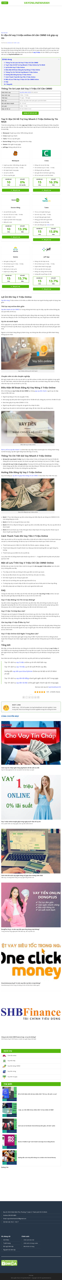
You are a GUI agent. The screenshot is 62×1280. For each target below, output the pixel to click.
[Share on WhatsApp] (23, 697)
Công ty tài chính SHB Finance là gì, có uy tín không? (18, 1037)
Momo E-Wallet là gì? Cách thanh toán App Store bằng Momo (36, 1141)
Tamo (48, 225)
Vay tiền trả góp (12, 1077)
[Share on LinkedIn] (38, 697)
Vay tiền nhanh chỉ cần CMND (10, 309)
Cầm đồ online (12, 1055)
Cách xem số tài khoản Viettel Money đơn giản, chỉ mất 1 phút (36, 1126)
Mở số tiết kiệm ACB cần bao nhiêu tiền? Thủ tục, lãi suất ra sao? (37, 1094)
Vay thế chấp (11, 1060)
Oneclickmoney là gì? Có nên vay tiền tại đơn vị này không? (21, 983)
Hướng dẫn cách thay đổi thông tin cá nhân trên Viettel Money (37, 1157)
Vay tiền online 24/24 (25, 92)
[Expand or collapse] (59, 59)
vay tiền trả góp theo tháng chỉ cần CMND (25, 476)
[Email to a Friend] (32, 697)
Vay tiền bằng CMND (14, 1066)
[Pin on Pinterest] (35, 697)
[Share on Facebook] (26, 697)
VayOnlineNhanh (31, 3)
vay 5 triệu (20, 662)
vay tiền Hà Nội (21, 683)
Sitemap (31, 1275)
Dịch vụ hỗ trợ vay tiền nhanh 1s (11, 450)
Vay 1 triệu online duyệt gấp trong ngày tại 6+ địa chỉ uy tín (21, 821)
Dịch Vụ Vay (4, 32)
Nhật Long (17, 42)
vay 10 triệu (20, 667)
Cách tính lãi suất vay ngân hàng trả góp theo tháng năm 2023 (22, 875)
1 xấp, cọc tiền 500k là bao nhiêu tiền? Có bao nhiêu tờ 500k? (36, 1110)
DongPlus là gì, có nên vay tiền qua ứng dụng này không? (20, 929)
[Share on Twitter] (29, 697)
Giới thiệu (6, 1240)
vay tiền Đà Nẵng (22, 678)
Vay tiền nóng (5, 300)
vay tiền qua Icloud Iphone (22, 671)
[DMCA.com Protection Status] (9, 1263)
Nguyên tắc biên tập (9, 1250)
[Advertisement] (31, 17)
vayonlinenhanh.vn (46, 1278)
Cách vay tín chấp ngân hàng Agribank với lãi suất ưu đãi (20, 768)
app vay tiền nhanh (41, 391)
